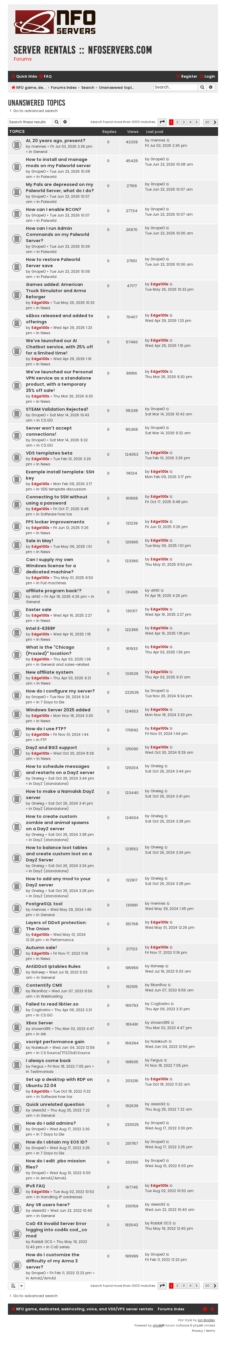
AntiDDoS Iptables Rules (53, 966)
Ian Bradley (206, 1320)
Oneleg (37, 778)
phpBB (157, 1325)
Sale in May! (39, 541)
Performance (62, 939)
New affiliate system (49, 672)
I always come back (48, 1061)
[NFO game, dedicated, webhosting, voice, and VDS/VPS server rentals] (54, 23)
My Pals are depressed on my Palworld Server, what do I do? (60, 188)
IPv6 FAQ (35, 1186)
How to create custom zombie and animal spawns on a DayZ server (57, 822)
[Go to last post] (168, 140)
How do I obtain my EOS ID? (56, 1142)
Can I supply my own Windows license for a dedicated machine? (51, 566)
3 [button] (184, 122)
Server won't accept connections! (49, 431)
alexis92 (38, 1110)
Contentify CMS (44, 985)
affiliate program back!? (54, 591)
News (45, 307)
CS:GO (47, 420)
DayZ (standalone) (51, 783)
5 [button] (197, 122)
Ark (43, 1033)
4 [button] (190, 122)
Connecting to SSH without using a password (56, 500)
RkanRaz (39, 990)
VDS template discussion (63, 489)
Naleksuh (39, 1047)
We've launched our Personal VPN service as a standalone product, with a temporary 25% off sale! (59, 381)
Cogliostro (40, 1009)
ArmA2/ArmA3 (53, 1178)
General (40, 151)
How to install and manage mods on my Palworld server (58, 163)
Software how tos (56, 514)
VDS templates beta (49, 453)
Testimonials (42, 1071)
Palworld (48, 176)
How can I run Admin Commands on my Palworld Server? (57, 234)
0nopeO (38, 171)
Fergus (37, 1066)
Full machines (53, 582)
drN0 (35, 596)
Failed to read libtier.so (52, 1004)
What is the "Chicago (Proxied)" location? (50, 650)
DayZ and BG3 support (51, 747)
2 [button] (177, 122)
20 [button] (207, 122)
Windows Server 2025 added (58, 710)
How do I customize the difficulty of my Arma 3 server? (52, 1261)
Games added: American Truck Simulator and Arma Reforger (56, 291)
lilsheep (38, 972)
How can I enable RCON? (53, 209)
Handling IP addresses (61, 1196)
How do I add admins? (51, 1123)
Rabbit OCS (41, 1241)
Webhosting (52, 996)
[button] (162, 122)
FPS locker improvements (55, 522)
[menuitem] (45, 77)
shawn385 (41, 1028)
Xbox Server (39, 1023)
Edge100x (40, 302)
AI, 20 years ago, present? (55, 141)
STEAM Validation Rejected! (57, 409)
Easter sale (38, 610)
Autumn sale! (41, 948)
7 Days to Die (52, 702)
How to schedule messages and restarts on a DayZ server (60, 769)
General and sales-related (65, 664)
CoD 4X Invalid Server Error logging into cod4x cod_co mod (56, 1230)
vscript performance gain (55, 1042)
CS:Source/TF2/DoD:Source (65, 1052)
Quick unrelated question (55, 1104)
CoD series (60, 1246)
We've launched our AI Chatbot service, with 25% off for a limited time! (59, 347)
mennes (38, 146)
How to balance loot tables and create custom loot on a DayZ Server (59, 854)
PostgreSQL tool (44, 904)
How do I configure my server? (60, 691)
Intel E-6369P (40, 628)
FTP (43, 739)
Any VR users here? (48, 1205)
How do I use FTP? (46, 729)
